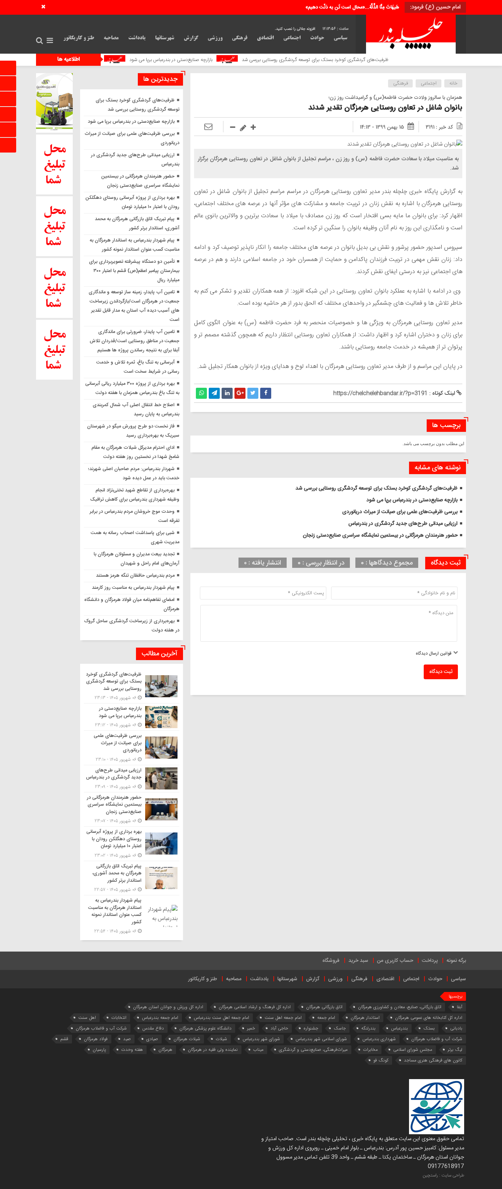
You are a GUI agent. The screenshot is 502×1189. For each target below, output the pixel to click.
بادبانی (456, 1028)
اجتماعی (292, 38)
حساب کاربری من (395, 960)
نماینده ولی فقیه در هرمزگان (213, 1049)
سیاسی (340, 38)
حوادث (317, 38)
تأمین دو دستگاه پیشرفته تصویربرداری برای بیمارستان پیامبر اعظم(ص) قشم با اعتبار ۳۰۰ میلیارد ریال (134, 271)
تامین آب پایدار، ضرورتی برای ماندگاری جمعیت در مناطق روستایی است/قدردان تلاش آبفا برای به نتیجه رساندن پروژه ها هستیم (134, 341)
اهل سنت (87, 1017)
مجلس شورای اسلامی (412, 1049)
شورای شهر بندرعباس (261, 1038)
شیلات (221, 1038)
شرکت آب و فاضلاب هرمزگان (436, 1038)
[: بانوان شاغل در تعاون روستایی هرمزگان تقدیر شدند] (208, 127)
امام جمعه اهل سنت (283, 1017)
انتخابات (118, 1017)
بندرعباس (399, 1028)
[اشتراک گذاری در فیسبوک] (265, 393)
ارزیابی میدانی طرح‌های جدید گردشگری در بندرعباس (403, 523)
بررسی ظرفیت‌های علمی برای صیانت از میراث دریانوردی (400, 512)
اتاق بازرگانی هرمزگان (324, 1006)
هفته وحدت (132, 1049)
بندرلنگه (368, 1028)
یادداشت (137, 38)
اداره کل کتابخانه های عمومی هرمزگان (428, 1017)
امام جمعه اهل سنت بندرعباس (221, 1017)
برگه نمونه (456, 960)
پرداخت (430, 960)
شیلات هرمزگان (186, 1038)
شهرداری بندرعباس (379, 1038)
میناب (258, 1049)
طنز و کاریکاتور (78, 38)
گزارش (191, 38)
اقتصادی (265, 38)
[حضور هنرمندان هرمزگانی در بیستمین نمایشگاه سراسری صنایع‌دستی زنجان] (131, 809)
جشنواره (311, 1028)
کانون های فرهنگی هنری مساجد (433, 1060)
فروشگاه (331, 960)
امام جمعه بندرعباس (160, 1017)
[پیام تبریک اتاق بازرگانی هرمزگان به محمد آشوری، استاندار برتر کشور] (131, 878)
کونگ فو (380, 1060)
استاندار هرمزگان (365, 1017)
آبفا (459, 1006)
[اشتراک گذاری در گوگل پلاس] (239, 393)
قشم (64, 1038)
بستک (429, 1028)
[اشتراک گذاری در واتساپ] (201, 393)
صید (127, 1038)
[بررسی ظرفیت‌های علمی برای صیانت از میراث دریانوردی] (131, 748)
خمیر (251, 1028)
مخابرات (370, 1049)
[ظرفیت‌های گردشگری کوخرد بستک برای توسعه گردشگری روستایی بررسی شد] (131, 686)
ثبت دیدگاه (440, 671)
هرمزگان (165, 1049)
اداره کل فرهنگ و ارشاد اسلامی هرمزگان (255, 1006)
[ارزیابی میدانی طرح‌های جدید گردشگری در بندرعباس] (131, 778)
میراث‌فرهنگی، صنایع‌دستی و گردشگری (313, 1049)
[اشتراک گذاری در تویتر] (252, 393)
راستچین (430, 1175)
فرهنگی (239, 38)
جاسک (340, 1028)
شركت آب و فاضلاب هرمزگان (101, 1028)
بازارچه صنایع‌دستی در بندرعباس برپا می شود (212, 60)
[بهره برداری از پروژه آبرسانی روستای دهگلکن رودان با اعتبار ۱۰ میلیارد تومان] (131, 844)
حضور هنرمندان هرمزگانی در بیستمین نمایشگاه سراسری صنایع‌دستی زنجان (380, 535)
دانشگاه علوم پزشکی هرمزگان (205, 1028)
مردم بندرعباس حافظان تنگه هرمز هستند (135, 576)
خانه (453, 83)
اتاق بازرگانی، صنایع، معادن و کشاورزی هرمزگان (399, 1006)
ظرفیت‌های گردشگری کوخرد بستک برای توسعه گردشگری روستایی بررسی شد (356, 60)
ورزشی (215, 38)
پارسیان (99, 1049)
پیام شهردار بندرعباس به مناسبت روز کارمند (133, 588)
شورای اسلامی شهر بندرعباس (321, 1038)
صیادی (152, 1038)
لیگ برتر (455, 1049)
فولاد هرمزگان (96, 1038)
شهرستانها (164, 38)
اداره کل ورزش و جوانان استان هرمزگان (168, 1006)
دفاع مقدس (153, 1028)
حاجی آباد (279, 1028)
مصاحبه (111, 38)
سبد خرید (358, 960)
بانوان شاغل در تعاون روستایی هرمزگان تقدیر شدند (385, 108)
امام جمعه (326, 1017)
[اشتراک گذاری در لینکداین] (227, 393)
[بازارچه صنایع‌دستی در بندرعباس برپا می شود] (131, 716)
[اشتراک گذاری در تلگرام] (214, 393)
